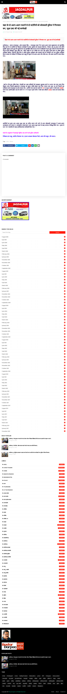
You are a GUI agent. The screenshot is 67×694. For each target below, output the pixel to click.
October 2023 (33, 334)
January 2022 (33, 394)
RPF (32, 483)
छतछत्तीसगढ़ (32, 537)
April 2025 (33, 282)
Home (4, 21)
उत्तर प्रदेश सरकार (32, 499)
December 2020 (33, 431)
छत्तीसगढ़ (8, 21)
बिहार (32, 598)
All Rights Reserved (21, 691)
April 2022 (33, 385)
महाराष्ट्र (32, 611)
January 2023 (33, 359)
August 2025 (33, 271)
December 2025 (33, 259)
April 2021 (33, 419)
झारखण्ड (32, 579)
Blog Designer (12, 691)
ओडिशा (32, 509)
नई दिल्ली (32, 588)
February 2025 (33, 288)
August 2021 (33, 408)
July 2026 (33, 239)
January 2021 (33, 428)
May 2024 (33, 314)
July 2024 (33, 308)
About (57, 691)
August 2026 (33, 237)
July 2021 (33, 411)
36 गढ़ (32, 464)
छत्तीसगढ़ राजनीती (32, 557)
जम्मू (32, 566)
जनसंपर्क (32, 560)
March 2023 (33, 354)
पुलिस (32, 595)
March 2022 (33, 388)
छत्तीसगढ (32, 541)
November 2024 (33, 297)
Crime (32, 471)
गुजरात (32, 531)
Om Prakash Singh (8, 32)
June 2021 (33, 414)
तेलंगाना (32, 582)
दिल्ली (32, 585)
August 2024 (33, 305)
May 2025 (33, 279)
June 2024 (33, 311)
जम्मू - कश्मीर (32, 569)
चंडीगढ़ (32, 534)
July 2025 (33, 274)
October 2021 (33, 402)
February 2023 (33, 357)
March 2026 (33, 251)
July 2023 (33, 342)
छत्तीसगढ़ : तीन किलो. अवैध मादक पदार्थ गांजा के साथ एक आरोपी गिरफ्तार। (23, 445)
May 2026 (33, 245)
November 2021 (33, 399)
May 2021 (33, 417)
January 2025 (33, 291)
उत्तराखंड (32, 506)
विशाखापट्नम (32, 623)
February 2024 (33, 322)
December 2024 (33, 294)
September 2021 (33, 405)
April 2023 (33, 351)
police (32, 480)
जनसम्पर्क (32, 563)
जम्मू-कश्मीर (32, 572)
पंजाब (32, 592)
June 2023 (33, 345)
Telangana (32, 486)
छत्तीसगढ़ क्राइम (32, 547)
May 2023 (33, 348)
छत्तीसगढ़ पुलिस (32, 553)
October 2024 (33, 299)
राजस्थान (32, 620)
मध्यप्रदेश (32, 607)
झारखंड (32, 576)
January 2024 (33, 325)
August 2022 (33, 374)
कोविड (32, 515)
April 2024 (33, 317)
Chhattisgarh (32, 467)
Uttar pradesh (32, 490)
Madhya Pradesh (32, 474)
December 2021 (33, 397)
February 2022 (33, 391)
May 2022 (33, 382)
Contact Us (62, 691)
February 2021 (33, 425)
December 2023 (33, 328)
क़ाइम (32, 512)
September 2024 (33, 302)
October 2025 (33, 265)
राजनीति (32, 614)
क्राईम (32, 528)
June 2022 (33, 379)
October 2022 (33, 368)
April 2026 (33, 248)
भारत (32, 601)
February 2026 (33, 254)
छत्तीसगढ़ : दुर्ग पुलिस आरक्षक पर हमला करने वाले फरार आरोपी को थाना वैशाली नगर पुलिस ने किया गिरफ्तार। (29, 452)
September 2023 (33, 337)
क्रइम (32, 522)
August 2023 (33, 339)
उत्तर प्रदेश (32, 496)
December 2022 (33, 362)
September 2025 (33, 268)
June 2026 (33, 242)
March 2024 (33, 319)
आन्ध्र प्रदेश (32, 493)
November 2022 (33, 365)
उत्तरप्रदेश (32, 502)
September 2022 (33, 371)
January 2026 (33, 257)
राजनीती (32, 617)
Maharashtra (32, 477)
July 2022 (33, 377)
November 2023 (33, 331)
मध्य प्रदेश (32, 604)
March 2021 (33, 422)
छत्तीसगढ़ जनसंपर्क (32, 550)
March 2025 (33, 285)
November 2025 (33, 262)
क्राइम (7, 141)
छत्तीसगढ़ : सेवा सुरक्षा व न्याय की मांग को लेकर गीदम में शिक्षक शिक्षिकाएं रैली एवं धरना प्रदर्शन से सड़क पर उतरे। (30, 438)
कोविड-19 (32, 518)
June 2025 (33, 277)
